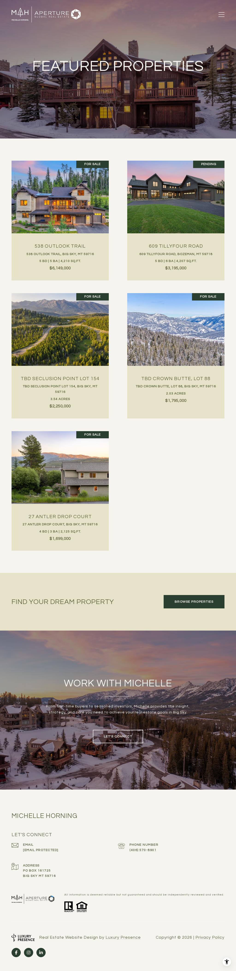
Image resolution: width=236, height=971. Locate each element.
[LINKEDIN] (41, 952)
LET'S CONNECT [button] (118, 736)
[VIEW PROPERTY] (60, 214)
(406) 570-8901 (143, 850)
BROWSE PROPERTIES (194, 601)
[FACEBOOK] (16, 952)
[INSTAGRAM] (28, 952)
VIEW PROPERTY (60, 218)
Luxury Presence (123, 937)
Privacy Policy (209, 937)
